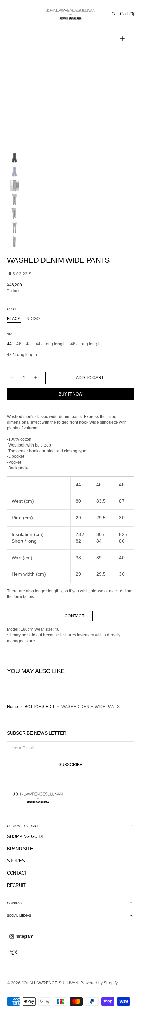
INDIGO (32, 319)
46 (18, 344)
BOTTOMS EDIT (40, 706)
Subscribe (70, 764)
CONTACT (74, 615)
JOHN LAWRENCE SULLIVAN (50, 983)
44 (9, 344)
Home (12, 706)
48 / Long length (22, 355)
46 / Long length (85, 344)
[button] (10, 14)
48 (28, 344)
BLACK (14, 319)
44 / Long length (51, 344)
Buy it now (70, 394)
